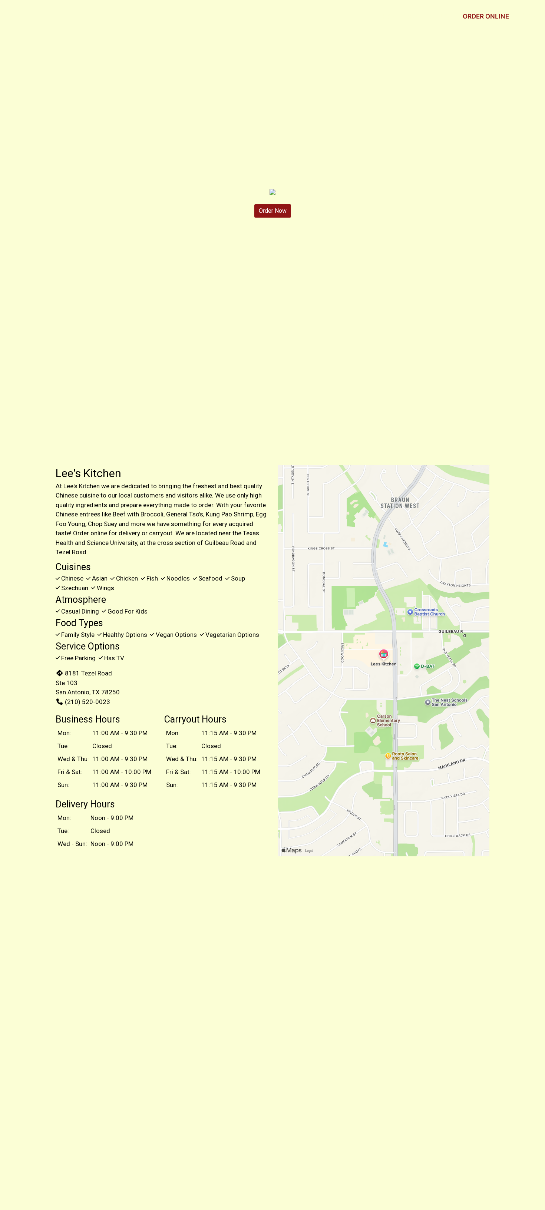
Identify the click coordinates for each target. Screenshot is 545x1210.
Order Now (273, 210)
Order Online (486, 16)
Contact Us (428, 16)
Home (391, 16)
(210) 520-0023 (87, 701)
